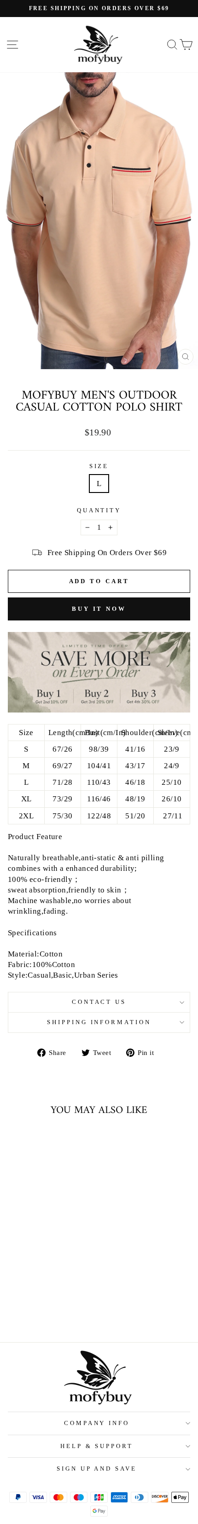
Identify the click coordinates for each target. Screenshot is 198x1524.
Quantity (99, 510)
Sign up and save (97, 1468)
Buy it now (99, 608)
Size (99, 466)
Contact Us (99, 1001)
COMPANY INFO (97, 1423)
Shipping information (99, 1022)
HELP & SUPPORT (97, 1446)
